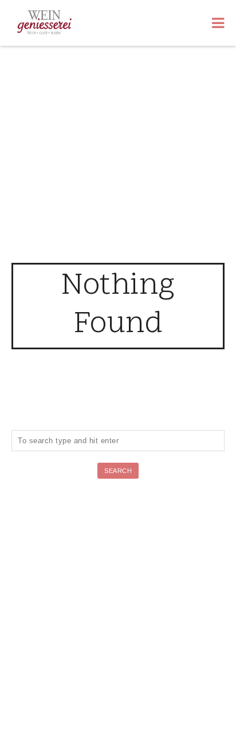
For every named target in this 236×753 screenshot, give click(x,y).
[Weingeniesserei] (43, 22)
